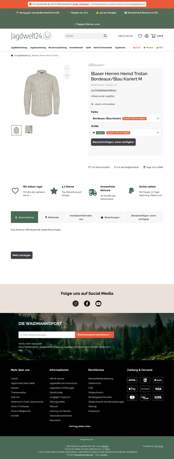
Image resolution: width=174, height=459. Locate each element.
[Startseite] (12, 55)
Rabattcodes (56, 392)
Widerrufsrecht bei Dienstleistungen (106, 401)
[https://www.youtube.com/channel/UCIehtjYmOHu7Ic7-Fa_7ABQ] (98, 304)
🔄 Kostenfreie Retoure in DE (141, 12)
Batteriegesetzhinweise (100, 397)
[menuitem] (103, 47)
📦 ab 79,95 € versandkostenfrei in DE (37, 12)
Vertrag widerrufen (80, 426)
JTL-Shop (159, 446)
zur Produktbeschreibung (103, 90)
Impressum (94, 411)
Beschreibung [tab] (26, 217)
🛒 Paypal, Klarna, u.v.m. (87, 24)
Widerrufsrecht (95, 392)
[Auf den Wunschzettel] (67, 76)
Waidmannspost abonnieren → (94, 334)
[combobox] (125, 118)
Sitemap (92, 406)
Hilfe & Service (57, 378)
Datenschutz (94, 383)
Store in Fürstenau (20, 406)
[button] (146, 36)
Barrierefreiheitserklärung (100, 378)
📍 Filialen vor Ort (78, 12)
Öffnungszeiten (57, 401)
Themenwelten (18, 392)
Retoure (54, 406)
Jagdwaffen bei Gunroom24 (63, 383)
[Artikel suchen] (105, 36)
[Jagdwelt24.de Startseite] (31, 35)
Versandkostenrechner (61, 415)
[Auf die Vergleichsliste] (67, 68)
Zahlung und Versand (60, 411)
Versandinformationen (83, 455)
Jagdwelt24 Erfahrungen (62, 388)
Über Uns (15, 397)
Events (14, 378)
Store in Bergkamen (21, 411)
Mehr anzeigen (22, 255)
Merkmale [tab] (53, 217)
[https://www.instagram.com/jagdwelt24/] (76, 304)
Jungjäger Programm (60, 397)
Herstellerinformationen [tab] (81, 217)
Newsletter (55, 420)
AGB (90, 388)
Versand (104, 446)
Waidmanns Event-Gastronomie (27, 401)
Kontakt (15, 415)
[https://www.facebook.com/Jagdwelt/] (87, 304)
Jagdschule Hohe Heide (23, 383)
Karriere (14, 388)
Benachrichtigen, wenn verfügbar (113, 142)
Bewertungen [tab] (112, 217)
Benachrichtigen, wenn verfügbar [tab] (143, 217)
